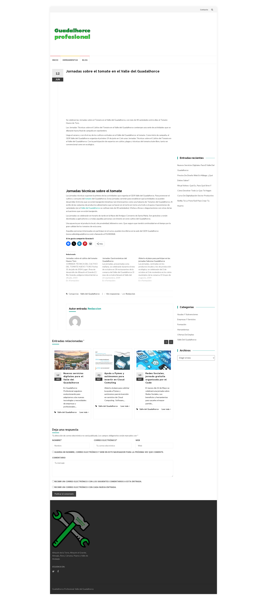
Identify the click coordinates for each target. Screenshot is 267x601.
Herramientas (70, 60)
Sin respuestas (113, 294)
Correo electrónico (105, 440)
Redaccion (130, 294)
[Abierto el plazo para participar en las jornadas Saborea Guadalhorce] (157, 269)
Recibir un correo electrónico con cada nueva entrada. (85, 487)
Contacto (204, 9)
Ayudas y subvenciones (187, 314)
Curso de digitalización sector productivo (195, 195)
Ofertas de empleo (185, 334)
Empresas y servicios (186, 319)
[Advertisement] (154, 33)
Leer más (83, 412)
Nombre (57, 440)
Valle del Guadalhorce (90, 208)
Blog (84, 60)
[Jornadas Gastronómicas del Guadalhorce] (120, 269)
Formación (181, 324)
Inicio (55, 60)
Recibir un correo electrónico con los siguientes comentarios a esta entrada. (98, 481)
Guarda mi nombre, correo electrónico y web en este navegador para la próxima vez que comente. (109, 452)
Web (138, 440)
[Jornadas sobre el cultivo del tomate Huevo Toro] (84, 269)
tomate (88, 198)
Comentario (58, 457)
